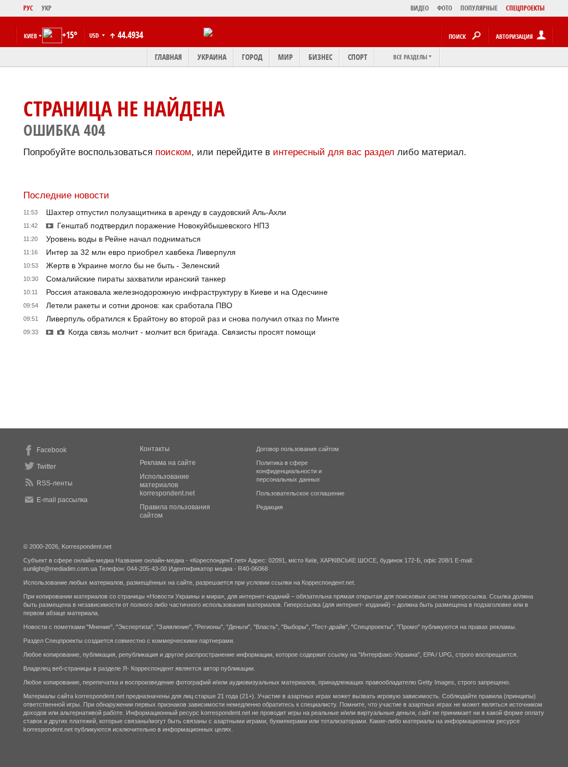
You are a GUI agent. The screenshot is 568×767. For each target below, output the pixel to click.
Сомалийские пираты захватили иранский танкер (136, 278)
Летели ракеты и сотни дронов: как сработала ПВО (139, 305)
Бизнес (320, 57)
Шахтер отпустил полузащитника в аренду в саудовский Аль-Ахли (166, 212)
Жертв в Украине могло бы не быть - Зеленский (133, 265)
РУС (28, 8)
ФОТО (444, 8)
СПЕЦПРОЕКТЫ (525, 8)
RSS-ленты (55, 483)
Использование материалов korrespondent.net (167, 485)
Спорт (357, 57)
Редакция (269, 507)
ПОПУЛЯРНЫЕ (479, 8)
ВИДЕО (419, 8)
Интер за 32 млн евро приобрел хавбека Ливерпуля (141, 252)
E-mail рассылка (62, 500)
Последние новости (66, 195)
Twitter (46, 467)
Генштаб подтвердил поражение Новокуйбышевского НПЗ (163, 225)
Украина (211, 57)
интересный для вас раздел (333, 152)
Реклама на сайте (168, 463)
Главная (168, 57)
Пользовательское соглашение (300, 493)
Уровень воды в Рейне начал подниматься (123, 238)
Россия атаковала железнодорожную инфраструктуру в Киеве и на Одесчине (187, 292)
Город (252, 57)
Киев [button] (30, 36)
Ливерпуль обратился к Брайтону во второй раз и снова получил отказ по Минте (192, 318)
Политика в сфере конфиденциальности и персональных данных (289, 471)
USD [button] (94, 35)
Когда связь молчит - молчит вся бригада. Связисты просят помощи (192, 332)
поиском (173, 152)
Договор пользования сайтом (297, 449)
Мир (285, 57)
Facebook (52, 450)
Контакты (155, 449)
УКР (47, 8)
